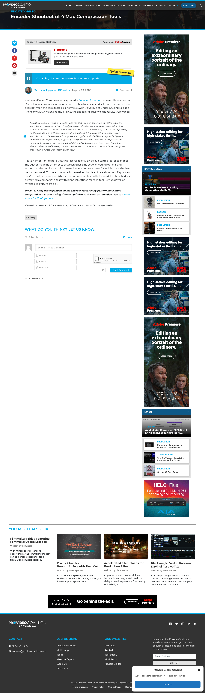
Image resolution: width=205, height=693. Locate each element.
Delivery (30, 217)
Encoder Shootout (89, 100)
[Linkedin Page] (189, 624)
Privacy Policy (98, 687)
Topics (60, 654)
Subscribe (188, 5)
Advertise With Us (66, 645)
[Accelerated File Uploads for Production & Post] (126, 546)
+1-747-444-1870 (19, 646)
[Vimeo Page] (195, 624)
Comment (125, 90)
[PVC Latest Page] (188, 412)
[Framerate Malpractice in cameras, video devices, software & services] (149, 444)
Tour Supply (111, 654)
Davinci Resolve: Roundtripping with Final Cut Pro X (77, 566)
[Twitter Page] (176, 624)
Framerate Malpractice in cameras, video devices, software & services (169, 447)
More (172, 5)
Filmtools (27, 546)
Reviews (148, 5)
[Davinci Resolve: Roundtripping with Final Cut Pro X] (79, 546)
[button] (198, 669)
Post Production (114, 5)
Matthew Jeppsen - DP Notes (52, 90)
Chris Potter (122, 570)
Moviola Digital (113, 664)
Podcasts (134, 5)
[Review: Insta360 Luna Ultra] (149, 202)
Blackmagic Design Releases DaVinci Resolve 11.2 (171, 565)
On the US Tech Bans (167, 472)
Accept (168, 684)
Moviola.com (111, 659)
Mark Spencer (76, 570)
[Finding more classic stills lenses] (149, 228)
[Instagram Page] (182, 624)
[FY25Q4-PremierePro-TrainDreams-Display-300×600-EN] (166, 79)
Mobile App (63, 650)
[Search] (200, 5)
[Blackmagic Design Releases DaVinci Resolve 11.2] (173, 546)
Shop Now (61, 62)
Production (92, 5)
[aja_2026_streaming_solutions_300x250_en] (166, 296)
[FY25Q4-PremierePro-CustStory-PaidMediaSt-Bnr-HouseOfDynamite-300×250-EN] (166, 145)
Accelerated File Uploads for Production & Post (124, 565)
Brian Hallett (169, 570)
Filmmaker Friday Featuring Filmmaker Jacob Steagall (30, 540)
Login (128, 237)
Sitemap (129, 687)
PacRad (109, 650)
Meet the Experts (65, 659)
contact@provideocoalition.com (29, 651)
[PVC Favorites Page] (188, 169)
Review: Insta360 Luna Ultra (170, 204)
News (79, 5)
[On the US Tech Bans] (149, 470)
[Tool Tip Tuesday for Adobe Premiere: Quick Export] (149, 457)
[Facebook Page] (170, 624)
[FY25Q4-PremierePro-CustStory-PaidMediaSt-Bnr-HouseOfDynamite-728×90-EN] (102, 601)
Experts (161, 5)
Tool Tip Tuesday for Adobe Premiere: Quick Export (170, 459)
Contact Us (62, 668)
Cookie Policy (114, 687)
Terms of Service (80, 687)
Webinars (62, 664)
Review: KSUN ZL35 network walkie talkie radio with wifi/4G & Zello (170, 217)
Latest (69, 5)
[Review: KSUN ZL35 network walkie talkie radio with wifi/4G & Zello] (149, 215)
